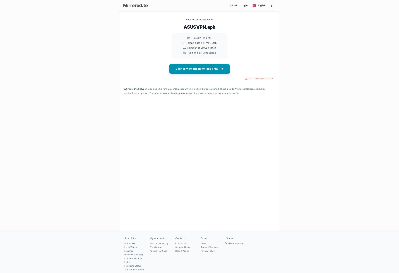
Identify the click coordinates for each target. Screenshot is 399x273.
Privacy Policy (208, 251)
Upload (233, 5)
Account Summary (159, 243)
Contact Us (181, 243)
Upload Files (130, 243)
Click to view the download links (196, 68)
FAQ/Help (129, 251)
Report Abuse (182, 251)
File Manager (156, 247)
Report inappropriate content (260, 78)
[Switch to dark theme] (272, 5)
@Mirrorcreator (235, 243)
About (204, 243)
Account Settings (158, 251)
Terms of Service (209, 247)
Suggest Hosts (182, 247)
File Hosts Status (132, 266)
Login (245, 5)
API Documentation (134, 269)
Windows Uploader (133, 254)
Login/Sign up (131, 247)
